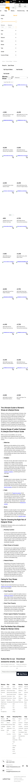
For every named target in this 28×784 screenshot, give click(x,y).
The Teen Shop (14, 709)
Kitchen (9, 726)
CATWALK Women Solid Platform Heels (8, 186)
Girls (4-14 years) (14, 734)
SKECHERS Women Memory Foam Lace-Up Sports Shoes (8, 327)
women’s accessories (6, 586)
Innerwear (9, 696)
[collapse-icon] (16, 31)
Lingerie (3, 700)
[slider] (1, 21)
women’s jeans (22, 516)
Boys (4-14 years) (14, 720)
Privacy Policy (17, 781)
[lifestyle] (6, 779)
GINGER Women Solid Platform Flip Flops (7, 221)
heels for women (17, 493)
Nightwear (3, 702)
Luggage (3, 726)
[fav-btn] (13, 86)
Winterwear (4, 698)
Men (25, 694)
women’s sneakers (8, 471)
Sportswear (4, 704)
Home (3, 61)
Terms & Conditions (18, 779)
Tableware (9, 728)
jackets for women (8, 595)
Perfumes (21, 702)
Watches (9, 700)
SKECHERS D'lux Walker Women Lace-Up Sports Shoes (8, 150)
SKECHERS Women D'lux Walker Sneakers (8, 292)
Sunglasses (9, 702)
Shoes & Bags (9, 61)
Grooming (9, 698)
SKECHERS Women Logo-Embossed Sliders (8, 115)
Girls (25, 704)
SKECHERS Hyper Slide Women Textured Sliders (8, 363)
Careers (20, 722)
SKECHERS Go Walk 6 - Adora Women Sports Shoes (8, 398)
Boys (25, 702)
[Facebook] (23, 766)
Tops (2, 686)
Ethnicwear (3, 688)
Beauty (2, 706)
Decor (8, 722)
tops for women (8, 487)
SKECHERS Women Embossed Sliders (7, 256)
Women (15, 61)
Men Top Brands (26, 698)
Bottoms (3, 690)
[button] (8, 82)
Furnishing (9, 724)
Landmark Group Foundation (21, 730)
